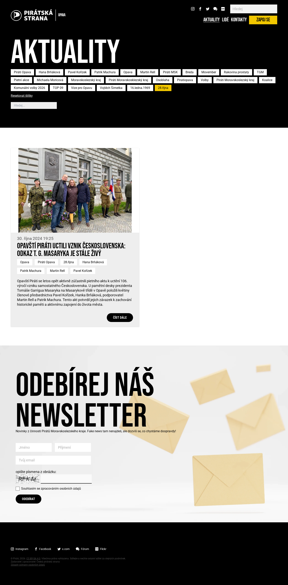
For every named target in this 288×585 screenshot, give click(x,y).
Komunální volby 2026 (29, 88)
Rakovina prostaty (236, 72)
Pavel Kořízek (77, 72)
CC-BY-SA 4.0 (33, 558)
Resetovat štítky (22, 96)
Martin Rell (147, 72)
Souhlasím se (51, 488)
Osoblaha (162, 80)
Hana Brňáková (49, 72)
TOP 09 (58, 88)
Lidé (225, 20)
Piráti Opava (22, 72)
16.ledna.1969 (140, 88)
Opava (127, 72)
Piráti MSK (170, 72)
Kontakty (239, 20)
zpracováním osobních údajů (61, 488)
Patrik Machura (105, 72)
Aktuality (211, 20)
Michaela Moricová (50, 80)
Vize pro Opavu (81, 88)
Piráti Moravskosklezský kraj (128, 80)
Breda (190, 72)
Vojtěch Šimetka (111, 88)
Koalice (267, 80)
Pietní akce (21, 80)
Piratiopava (185, 80)
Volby (205, 80)
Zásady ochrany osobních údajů (28, 564)
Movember (208, 72)
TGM (260, 72)
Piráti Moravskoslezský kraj (235, 80)
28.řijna (163, 88)
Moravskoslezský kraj (86, 80)
